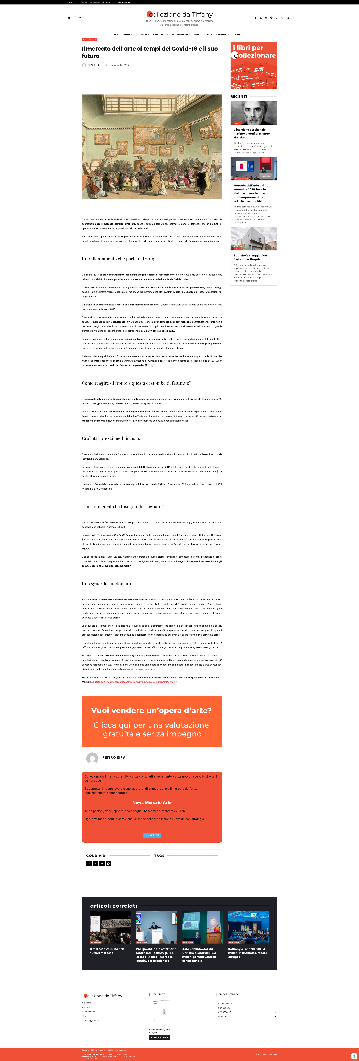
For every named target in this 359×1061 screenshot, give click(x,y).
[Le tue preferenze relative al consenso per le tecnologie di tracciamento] (354, 1056)
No (143, 565)
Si (143, 561)
